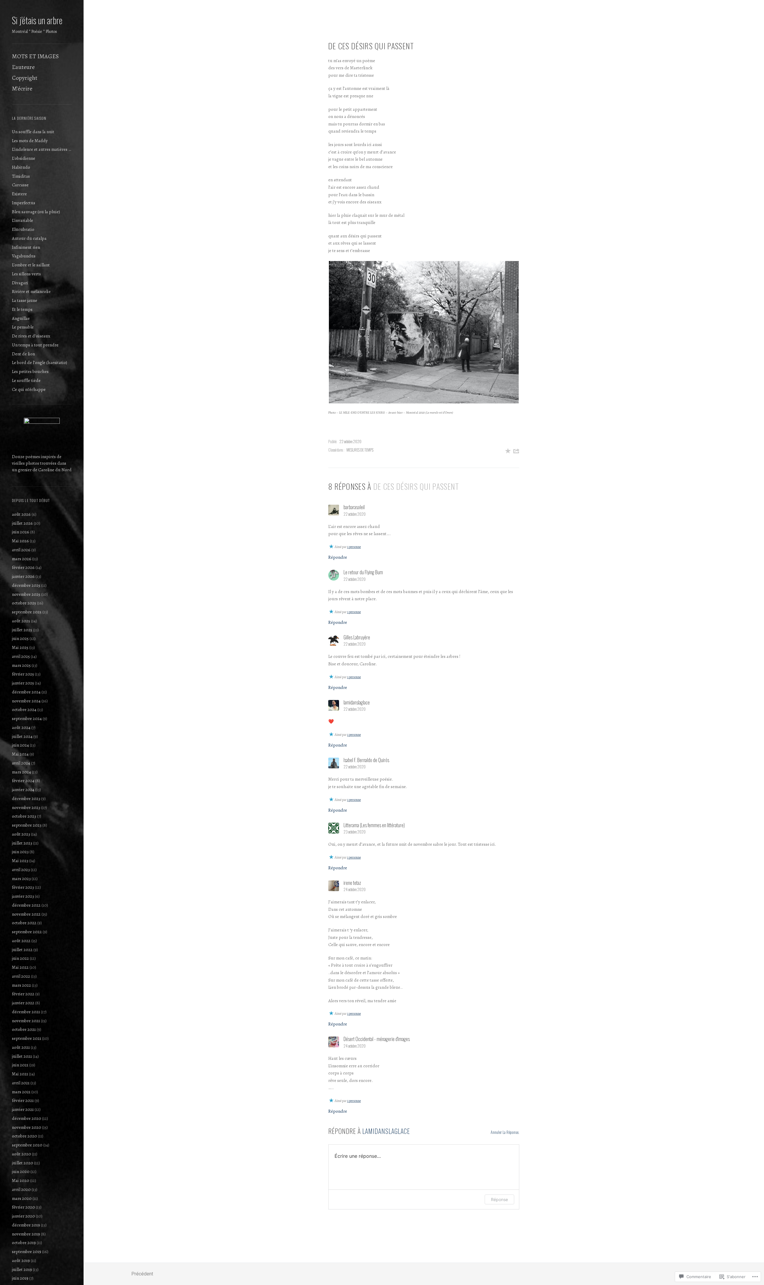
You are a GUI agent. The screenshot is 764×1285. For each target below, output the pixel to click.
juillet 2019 (22, 1269)
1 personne (354, 546)
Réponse (499, 1199)
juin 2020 (21, 1172)
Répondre (337, 557)
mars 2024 (21, 772)
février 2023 (23, 887)
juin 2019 (20, 1278)
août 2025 (21, 621)
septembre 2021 (26, 1038)
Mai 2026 (20, 541)
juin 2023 (20, 852)
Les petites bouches (30, 371)
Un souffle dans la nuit (33, 132)
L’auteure (23, 67)
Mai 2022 (20, 967)
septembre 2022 (27, 932)
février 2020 (23, 1207)
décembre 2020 (26, 1118)
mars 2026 (21, 559)
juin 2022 (20, 958)
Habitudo (21, 167)
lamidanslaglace (386, 1131)
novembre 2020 (26, 1127)
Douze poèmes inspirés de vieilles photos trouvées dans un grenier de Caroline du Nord (42, 463)
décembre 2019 (26, 1225)
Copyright (24, 78)
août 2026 (21, 514)
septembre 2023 (26, 825)
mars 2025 (21, 665)
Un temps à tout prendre (35, 345)
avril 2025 (21, 656)
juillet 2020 (22, 1163)
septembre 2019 (26, 1252)
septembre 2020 (27, 1145)
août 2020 (21, 1154)
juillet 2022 (22, 950)
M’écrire (22, 89)
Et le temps (22, 309)
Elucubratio (23, 229)
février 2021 (23, 1100)
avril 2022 (21, 976)
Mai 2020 (20, 1180)
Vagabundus (24, 256)
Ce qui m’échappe (29, 389)
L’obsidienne (23, 158)
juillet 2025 (22, 630)
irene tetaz (352, 882)
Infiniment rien (26, 247)
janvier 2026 (23, 576)
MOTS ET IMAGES (35, 56)
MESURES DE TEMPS (359, 450)
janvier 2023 (23, 896)
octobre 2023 (24, 816)
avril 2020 (21, 1189)
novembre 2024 (26, 701)
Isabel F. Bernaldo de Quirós (366, 760)
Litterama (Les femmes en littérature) (374, 825)
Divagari (20, 283)
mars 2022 (21, 985)
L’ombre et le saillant (31, 265)
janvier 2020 (23, 1216)
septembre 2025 (26, 612)
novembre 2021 (26, 1021)
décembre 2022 (26, 905)
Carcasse (20, 185)
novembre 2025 (26, 594)
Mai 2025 (20, 647)
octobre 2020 (24, 1136)
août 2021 (21, 1047)
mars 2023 (21, 879)
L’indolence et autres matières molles (42, 149)
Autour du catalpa (29, 238)
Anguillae (21, 318)
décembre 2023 (26, 799)
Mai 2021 (20, 1074)
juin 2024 (20, 745)
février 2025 (23, 674)
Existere (19, 194)
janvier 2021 (23, 1109)
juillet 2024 (22, 736)
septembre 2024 (27, 718)
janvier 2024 (23, 790)
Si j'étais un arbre (37, 20)
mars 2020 (22, 1198)
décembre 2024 (26, 692)
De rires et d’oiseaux (31, 336)
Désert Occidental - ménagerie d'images (377, 1039)
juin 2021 (20, 1065)
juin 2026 (20, 532)
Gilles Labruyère (357, 637)
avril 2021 (21, 1083)
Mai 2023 (20, 861)
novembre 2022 (26, 914)
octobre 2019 (24, 1243)
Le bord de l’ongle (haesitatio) (39, 363)
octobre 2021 (24, 1029)
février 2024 (23, 781)
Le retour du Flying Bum (363, 572)
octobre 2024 (24, 710)
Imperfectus (23, 203)
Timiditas (21, 176)
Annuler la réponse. (505, 1132)
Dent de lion (23, 354)
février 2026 (23, 567)
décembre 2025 (26, 585)
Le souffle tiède (26, 380)
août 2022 (21, 941)
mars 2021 (21, 1092)
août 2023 (21, 834)
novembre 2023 (26, 807)
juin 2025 (20, 638)
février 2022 (23, 994)
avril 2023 (21, 870)
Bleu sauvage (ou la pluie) (36, 212)
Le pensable (23, 327)
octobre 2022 (24, 923)
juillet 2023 (22, 843)
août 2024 (21, 727)
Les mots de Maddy (30, 141)
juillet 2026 (22, 523)
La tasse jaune (24, 300)
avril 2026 (21, 550)
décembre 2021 (26, 1012)
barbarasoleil (354, 507)
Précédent (142, 1274)
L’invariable (22, 220)
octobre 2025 (24, 603)
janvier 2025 (23, 683)
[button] (423, 332)
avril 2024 (21, 763)
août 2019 (21, 1260)
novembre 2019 (26, 1234)
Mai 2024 (20, 754)
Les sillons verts (26, 274)
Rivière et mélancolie (31, 291)
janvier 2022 (23, 1003)
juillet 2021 (22, 1056)
